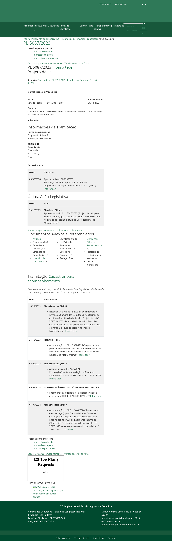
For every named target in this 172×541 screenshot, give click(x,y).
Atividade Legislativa (65, 27)
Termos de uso (81, 538)
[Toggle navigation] (25, 36)
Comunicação (86, 25)
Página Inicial (30, 38)
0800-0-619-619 (126, 511)
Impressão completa (43, 54)
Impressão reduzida (43, 51)
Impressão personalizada (45, 57)
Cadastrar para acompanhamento (45, 63)
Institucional (40, 25)
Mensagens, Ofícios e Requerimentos (94, 242)
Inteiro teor (62, 67)
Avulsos (37, 238)
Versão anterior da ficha (76, 63)
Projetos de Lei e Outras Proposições (79, 38)
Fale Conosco (120, 4)
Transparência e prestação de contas (109, 27)
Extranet (112, 538)
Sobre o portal (63, 538)
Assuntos (28, 25)
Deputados (53, 25)
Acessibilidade (105, 4)
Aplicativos (98, 538)
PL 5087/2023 (37, 43)
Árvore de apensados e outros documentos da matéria (55, 230)
